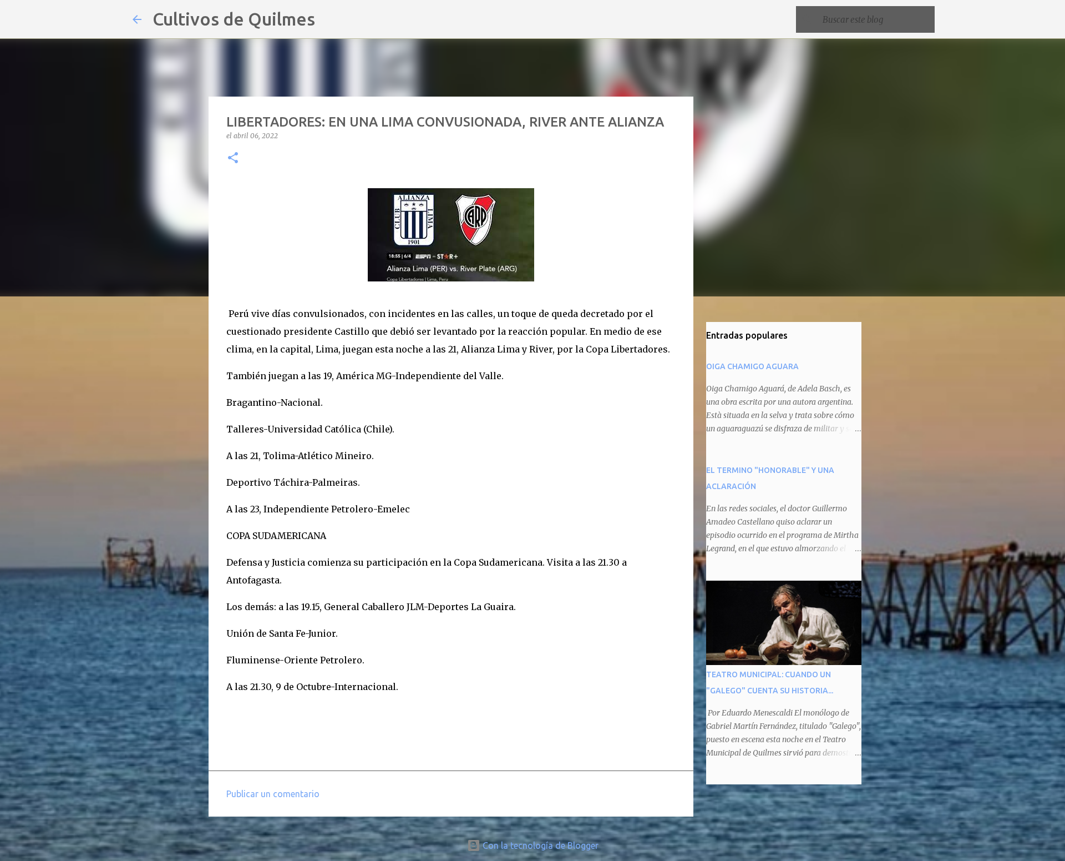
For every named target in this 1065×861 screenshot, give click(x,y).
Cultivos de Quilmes (234, 19)
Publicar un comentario (273, 794)
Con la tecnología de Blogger (539, 845)
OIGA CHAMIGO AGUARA (752, 366)
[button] (233, 158)
